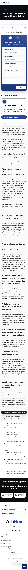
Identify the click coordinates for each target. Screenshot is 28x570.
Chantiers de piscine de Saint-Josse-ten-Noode (14, 449)
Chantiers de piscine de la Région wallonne (14, 473)
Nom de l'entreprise (8, 49)
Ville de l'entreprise (8, 77)
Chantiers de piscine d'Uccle (11, 454)
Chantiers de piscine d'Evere (11, 430)
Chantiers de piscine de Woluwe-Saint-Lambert (13, 460)
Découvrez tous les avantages (10, 117)
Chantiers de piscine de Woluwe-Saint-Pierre (15, 463)
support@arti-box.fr (7, 540)
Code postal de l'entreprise (10, 70)
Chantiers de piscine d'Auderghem (12, 421)
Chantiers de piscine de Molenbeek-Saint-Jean (14, 442)
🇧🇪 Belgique (13, 553)
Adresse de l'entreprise (9, 63)
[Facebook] (8, 530)
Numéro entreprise (8, 56)
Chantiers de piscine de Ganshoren (12, 434)
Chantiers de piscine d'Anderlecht (12, 419)
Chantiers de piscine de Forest (11, 432)
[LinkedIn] (12, 530)
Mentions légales (4, 534)
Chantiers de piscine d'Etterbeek (12, 428)
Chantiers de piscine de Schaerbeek (13, 452)
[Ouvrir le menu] (25, 2)
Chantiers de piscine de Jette (11, 439)
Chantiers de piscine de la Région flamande (15, 471)
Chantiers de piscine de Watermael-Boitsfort (15, 457)
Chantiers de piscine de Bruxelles (12, 416)
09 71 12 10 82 (6, 543)
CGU (2, 537)
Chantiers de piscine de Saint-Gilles (13, 445)
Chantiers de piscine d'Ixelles (11, 437)
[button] (22, 95)
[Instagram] (15, 530)
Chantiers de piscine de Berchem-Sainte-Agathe (14, 424)
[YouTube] (19, 530)
